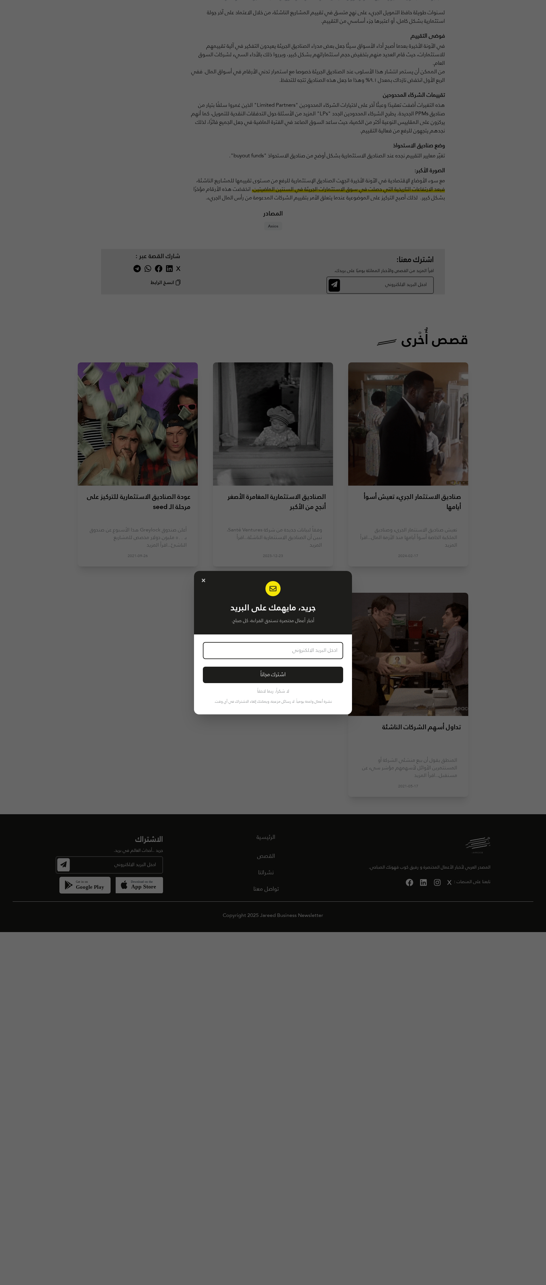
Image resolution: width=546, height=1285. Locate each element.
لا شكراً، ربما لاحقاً (273, 691)
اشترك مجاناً (273, 674)
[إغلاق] (203, 580)
